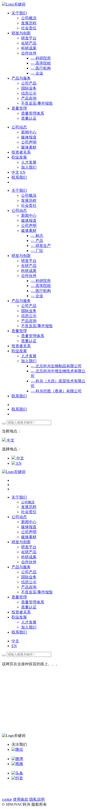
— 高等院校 (41, 63)
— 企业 (37, 73)
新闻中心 (28, 132)
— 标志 (37, 236)
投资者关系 (21, 346)
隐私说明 (37, 799)
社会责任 (28, 28)
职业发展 (19, 351)
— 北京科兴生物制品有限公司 (56, 366)
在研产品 (28, 43)
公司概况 (28, 18)
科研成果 (28, 48)
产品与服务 (21, 301)
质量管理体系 (32, 113)
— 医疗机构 (41, 68)
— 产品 (37, 241)
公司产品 (28, 83)
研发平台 (28, 38)
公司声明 (28, 142)
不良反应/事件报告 (37, 103)
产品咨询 (28, 98)
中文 (15, 172)
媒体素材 (28, 147)
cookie (7, 799)
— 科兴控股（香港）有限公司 (56, 391)
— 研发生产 (41, 246)
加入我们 (28, 167)
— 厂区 (37, 251)
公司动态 (19, 210)
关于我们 (19, 190)
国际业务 (28, 88)
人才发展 (28, 162)
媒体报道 (28, 137)
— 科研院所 (41, 58)
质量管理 (19, 331)
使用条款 (20, 799)
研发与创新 (21, 256)
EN (22, 172)
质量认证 (28, 118)
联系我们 (19, 177)
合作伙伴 (28, 53)
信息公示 (28, 93)
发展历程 (28, 23)
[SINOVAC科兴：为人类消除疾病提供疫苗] (13, 4)
